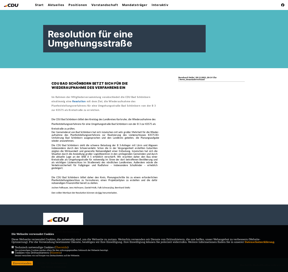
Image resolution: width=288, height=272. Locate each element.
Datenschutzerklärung (259, 242)
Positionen (77, 4)
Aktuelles (56, 4)
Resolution (79, 101)
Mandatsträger (134, 4)
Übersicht (61, 247)
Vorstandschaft (104, 4)
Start (39, 4)
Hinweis (55, 252)
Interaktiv (160, 4)
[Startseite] (63, 219)
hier (100, 193)
